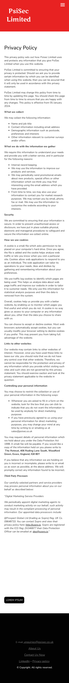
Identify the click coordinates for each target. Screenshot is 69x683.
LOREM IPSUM (14, 600)
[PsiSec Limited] (18, 27)
